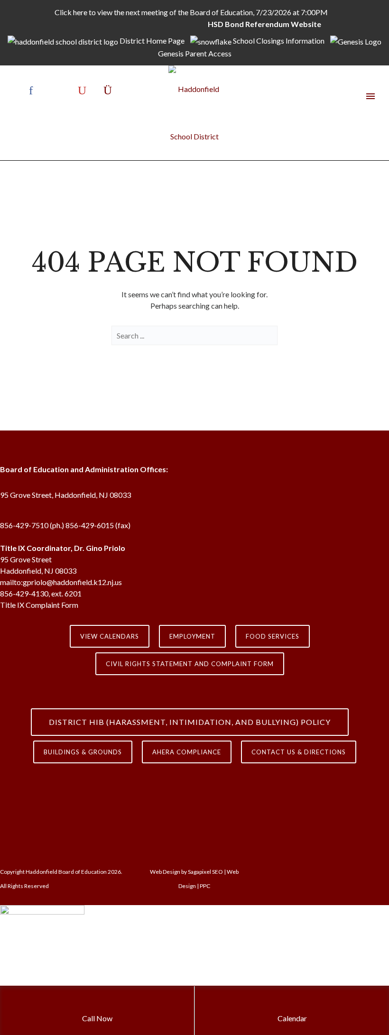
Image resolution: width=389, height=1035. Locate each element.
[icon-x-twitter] (59, 90)
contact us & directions (298, 752)
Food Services (272, 636)
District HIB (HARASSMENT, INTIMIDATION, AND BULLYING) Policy (190, 721)
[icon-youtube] (84, 90)
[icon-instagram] (107, 90)
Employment (192, 636)
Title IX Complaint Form (39, 604)
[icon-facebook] (33, 90)
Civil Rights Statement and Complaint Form (190, 664)
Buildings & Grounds (83, 752)
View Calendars (109, 636)
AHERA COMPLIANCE (186, 752)
